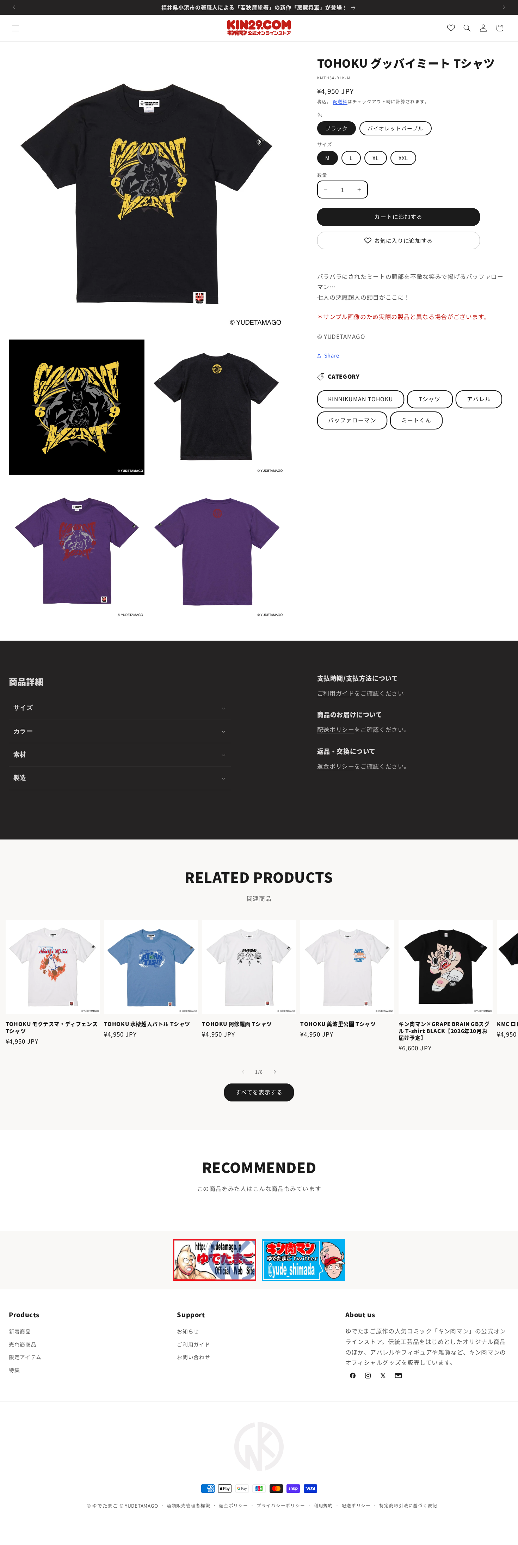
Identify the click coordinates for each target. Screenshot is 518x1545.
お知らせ (188, 1331)
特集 (14, 1370)
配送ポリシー (335, 729)
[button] (15, 28)
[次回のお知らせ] (504, 7)
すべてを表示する (259, 1092)
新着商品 (20, 1331)
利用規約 (323, 1505)
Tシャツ (429, 399)
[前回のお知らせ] (14, 7)
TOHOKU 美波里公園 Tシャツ (338, 1023)
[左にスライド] (243, 1072)
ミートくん (416, 420)
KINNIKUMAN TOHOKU (360, 399)
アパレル (479, 399)
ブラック (336, 128)
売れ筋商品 (22, 1344)
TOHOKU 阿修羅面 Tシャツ (237, 1023)
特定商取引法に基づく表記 (408, 1505)
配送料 (340, 101)
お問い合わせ (193, 1357)
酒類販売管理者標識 (188, 1505)
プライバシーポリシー (281, 1505)
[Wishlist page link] (451, 28)
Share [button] (331, 355)
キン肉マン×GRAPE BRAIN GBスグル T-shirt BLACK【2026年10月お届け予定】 (444, 1030)
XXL (403, 157)
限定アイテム (25, 1357)
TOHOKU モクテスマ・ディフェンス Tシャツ (52, 1027)
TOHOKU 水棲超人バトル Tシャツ (147, 1023)
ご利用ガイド (335, 693)
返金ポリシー (335, 766)
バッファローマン (352, 420)
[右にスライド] (275, 1072)
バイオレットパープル (396, 128)
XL (375, 157)
